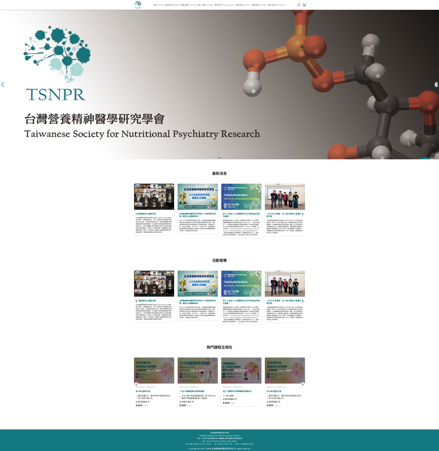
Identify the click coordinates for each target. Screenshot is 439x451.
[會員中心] (299, 5)
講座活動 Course (188, 5)
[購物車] (304, 5)
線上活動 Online (205, 5)
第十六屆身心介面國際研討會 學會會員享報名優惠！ (197, 215)
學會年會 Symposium (224, 5)
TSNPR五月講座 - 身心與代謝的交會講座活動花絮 (241, 215)
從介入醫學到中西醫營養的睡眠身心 (200, 391)
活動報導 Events (258, 5)
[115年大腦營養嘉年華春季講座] (177, 360)
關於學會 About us (276, 5)
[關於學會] (138, 5)
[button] (219, 157)
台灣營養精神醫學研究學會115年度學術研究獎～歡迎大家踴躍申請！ (154, 215)
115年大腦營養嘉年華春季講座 (154, 391)
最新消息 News (172, 5)
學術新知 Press (242, 5)
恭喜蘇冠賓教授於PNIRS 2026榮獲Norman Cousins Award (285, 215)
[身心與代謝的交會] (264, 360)
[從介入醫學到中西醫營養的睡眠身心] (221, 360)
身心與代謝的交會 (236, 391)
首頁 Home (158, 5)
